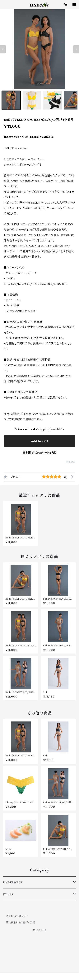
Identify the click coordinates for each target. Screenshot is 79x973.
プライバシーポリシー (17, 915)
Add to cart (39, 441)
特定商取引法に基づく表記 (20, 922)
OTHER (8, 894)
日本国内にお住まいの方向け (40, 452)
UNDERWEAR (12, 882)
